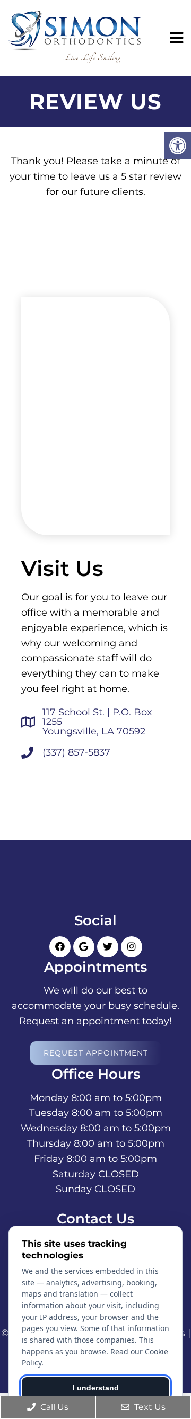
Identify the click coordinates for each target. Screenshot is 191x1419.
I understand (96, 1387)
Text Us (149, 1407)
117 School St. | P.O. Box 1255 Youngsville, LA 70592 (97, 721)
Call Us (53, 1407)
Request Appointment (96, 1053)
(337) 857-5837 (76, 752)
